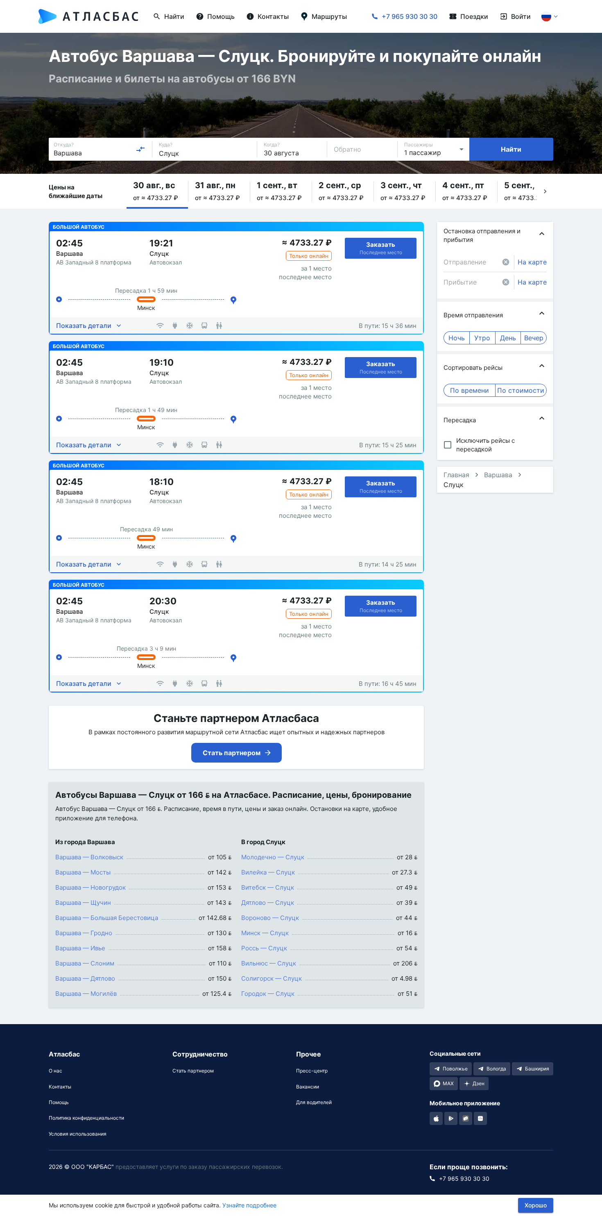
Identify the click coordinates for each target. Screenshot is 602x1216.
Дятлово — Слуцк (267, 902)
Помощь (59, 1102)
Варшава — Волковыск (89, 857)
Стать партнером (193, 1071)
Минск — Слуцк (265, 933)
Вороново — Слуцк (270, 918)
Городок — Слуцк (267, 993)
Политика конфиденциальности (86, 1118)
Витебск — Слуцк (267, 887)
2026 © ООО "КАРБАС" (81, 1166)
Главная (456, 475)
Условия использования (77, 1134)
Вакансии (307, 1087)
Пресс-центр (312, 1071)
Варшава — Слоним (84, 963)
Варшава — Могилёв (86, 993)
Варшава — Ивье (80, 948)
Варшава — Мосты (83, 872)
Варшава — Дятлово (85, 978)
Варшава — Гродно (83, 933)
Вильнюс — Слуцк (268, 963)
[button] (157, 191)
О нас (55, 1071)
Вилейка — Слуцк (268, 872)
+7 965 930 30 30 (409, 16)
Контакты (60, 1087)
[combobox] (99, 149)
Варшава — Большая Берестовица (106, 918)
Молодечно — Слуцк (272, 857)
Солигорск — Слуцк (271, 978)
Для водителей (314, 1102)
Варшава (498, 475)
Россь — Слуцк (264, 948)
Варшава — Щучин (83, 902)
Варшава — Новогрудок (90, 887)
